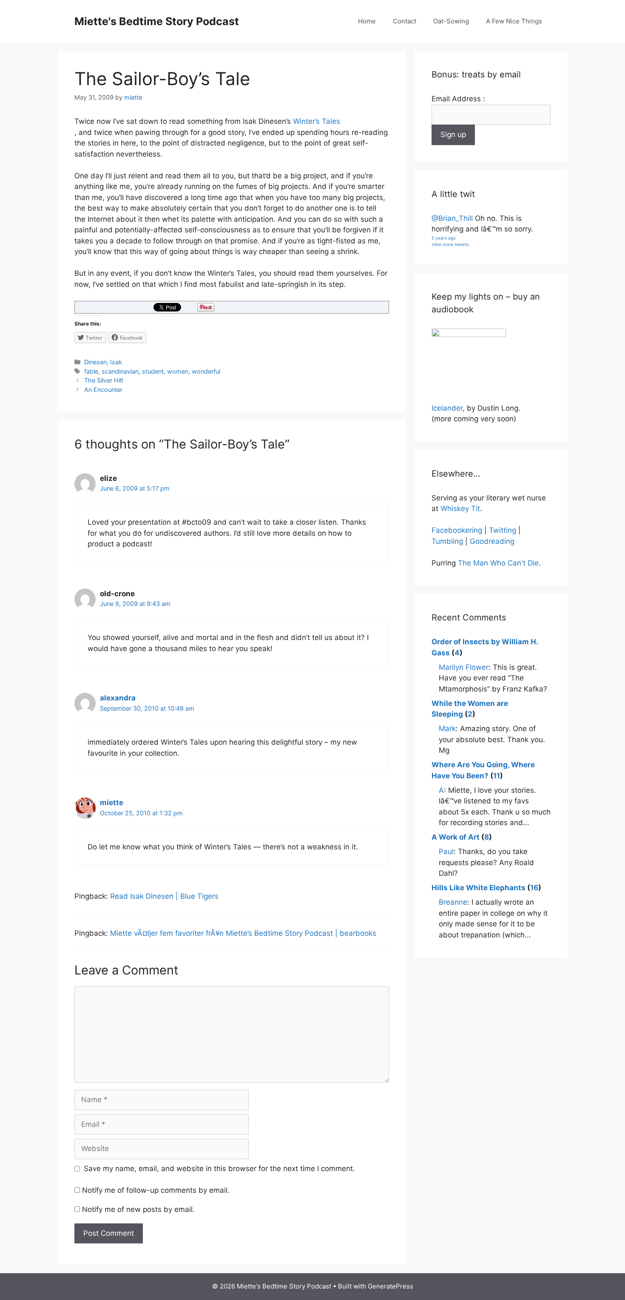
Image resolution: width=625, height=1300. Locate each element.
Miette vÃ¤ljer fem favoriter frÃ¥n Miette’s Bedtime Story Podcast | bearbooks (243, 933)
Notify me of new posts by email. (138, 1209)
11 (496, 775)
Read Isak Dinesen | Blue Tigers (164, 896)
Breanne (453, 902)
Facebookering (457, 530)
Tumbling (447, 541)
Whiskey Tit (460, 508)
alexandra (118, 698)
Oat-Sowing (451, 21)
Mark (447, 728)
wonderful (206, 371)
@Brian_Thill (452, 218)
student (153, 371)
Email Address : (458, 98)
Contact (404, 21)
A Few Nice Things (514, 21)
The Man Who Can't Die (498, 563)
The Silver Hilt (103, 380)
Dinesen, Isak (103, 362)
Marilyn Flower (464, 667)
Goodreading (492, 541)
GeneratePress (390, 1286)
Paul (446, 851)
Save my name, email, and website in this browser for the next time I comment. (219, 1168)
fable (91, 371)
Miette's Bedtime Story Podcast (156, 21)
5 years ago (444, 237)
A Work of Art (456, 837)
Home (367, 21)
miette (111, 802)
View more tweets (450, 244)
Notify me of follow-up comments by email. (156, 1190)
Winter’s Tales (316, 121)
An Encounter (103, 389)
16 (534, 887)
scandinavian (120, 371)
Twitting (502, 530)
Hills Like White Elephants (479, 887)
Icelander (447, 408)
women (177, 371)
